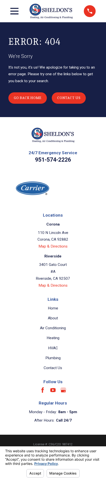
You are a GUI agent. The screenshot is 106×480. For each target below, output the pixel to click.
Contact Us (69, 98)
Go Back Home (27, 98)
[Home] (51, 11)
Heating (53, 338)
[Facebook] (42, 390)
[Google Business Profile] (63, 390)
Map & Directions (53, 246)
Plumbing (53, 358)
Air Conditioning (53, 328)
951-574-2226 (53, 159)
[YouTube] (53, 390)
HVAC (53, 348)
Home (53, 308)
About (53, 318)
